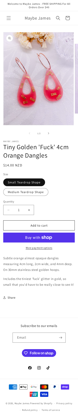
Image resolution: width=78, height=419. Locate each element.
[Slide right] (48, 133)
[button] (8, 18)
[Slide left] (29, 133)
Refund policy (29, 409)
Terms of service (51, 409)
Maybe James (22, 403)
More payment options (39, 247)
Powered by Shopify (41, 403)
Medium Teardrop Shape (26, 192)
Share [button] (12, 297)
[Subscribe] (60, 338)
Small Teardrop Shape (24, 182)
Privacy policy (64, 403)
